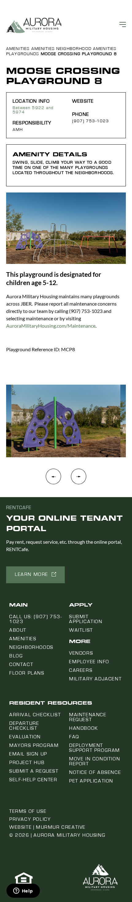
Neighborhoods (31, 647)
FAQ (74, 736)
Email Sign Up (28, 754)
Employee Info (89, 661)
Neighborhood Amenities (86, 49)
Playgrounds (22, 54)
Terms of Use (27, 811)
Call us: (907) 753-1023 (35, 619)
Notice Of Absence (95, 772)
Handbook (83, 728)
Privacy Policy (30, 819)
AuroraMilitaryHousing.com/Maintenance (50, 326)
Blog (16, 655)
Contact (21, 664)
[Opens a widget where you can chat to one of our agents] (23, 891)
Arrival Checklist (35, 714)
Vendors (81, 653)
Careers (80, 670)
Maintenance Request (88, 717)
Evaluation (25, 736)
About (17, 630)
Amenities (17, 49)
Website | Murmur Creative (47, 827)
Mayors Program (34, 745)
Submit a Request (34, 771)
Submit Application (86, 619)
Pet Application (91, 780)
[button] (78, 479)
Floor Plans (27, 673)
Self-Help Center (33, 779)
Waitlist (81, 630)
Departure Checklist (24, 726)
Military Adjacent (95, 678)
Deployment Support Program (94, 748)
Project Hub (27, 762)
